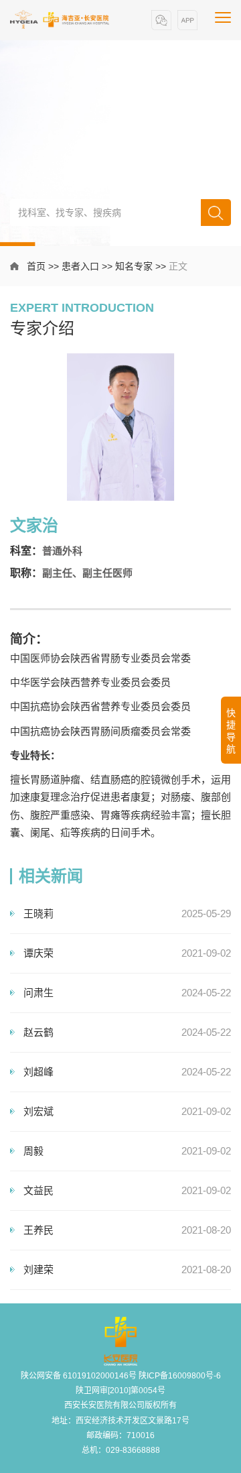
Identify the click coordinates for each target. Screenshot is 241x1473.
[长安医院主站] (60, 19)
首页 (36, 266)
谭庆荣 (38, 953)
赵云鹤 (38, 1032)
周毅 (33, 1151)
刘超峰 (38, 1071)
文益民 (38, 1190)
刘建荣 (38, 1269)
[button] (161, 20)
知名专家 (134, 266)
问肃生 (38, 992)
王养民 (38, 1230)
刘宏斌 (38, 1111)
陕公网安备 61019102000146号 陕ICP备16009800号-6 (121, 1375)
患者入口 (80, 266)
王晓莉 (38, 913)
